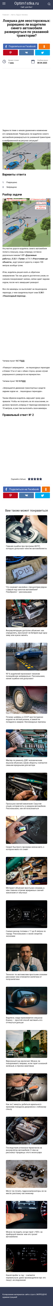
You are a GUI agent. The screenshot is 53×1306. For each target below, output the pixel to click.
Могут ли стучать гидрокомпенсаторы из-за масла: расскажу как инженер (26, 1192)
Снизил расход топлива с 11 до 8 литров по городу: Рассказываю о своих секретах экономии (26, 933)
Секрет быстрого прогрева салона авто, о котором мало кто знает (25, 848)
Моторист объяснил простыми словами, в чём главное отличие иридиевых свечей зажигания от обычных (25, 890)
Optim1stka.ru (26, 3)
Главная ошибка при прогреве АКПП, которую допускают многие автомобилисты (26, 547)
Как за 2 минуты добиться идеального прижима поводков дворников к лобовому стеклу (26, 1106)
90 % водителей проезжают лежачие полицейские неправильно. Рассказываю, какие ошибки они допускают (25, 676)
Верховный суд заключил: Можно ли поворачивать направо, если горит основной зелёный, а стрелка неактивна (26, 1063)
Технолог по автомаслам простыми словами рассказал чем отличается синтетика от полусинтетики (26, 976)
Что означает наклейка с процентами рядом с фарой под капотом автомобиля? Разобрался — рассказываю (26, 589)
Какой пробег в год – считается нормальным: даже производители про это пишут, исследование (26, 1277)
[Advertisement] (26, 99)
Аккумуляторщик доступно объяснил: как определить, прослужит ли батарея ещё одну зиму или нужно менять (26, 632)
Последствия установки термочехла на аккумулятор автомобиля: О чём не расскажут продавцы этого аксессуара (24, 1150)
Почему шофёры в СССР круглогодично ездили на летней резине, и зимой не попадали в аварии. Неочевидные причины (26, 719)
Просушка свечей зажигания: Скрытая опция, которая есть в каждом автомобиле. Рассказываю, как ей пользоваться (26, 806)
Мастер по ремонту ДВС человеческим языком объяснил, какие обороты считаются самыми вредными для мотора (26, 762)
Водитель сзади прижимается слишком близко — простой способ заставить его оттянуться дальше (24, 1020)
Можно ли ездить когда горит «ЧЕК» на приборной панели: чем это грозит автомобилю (24, 1234)
